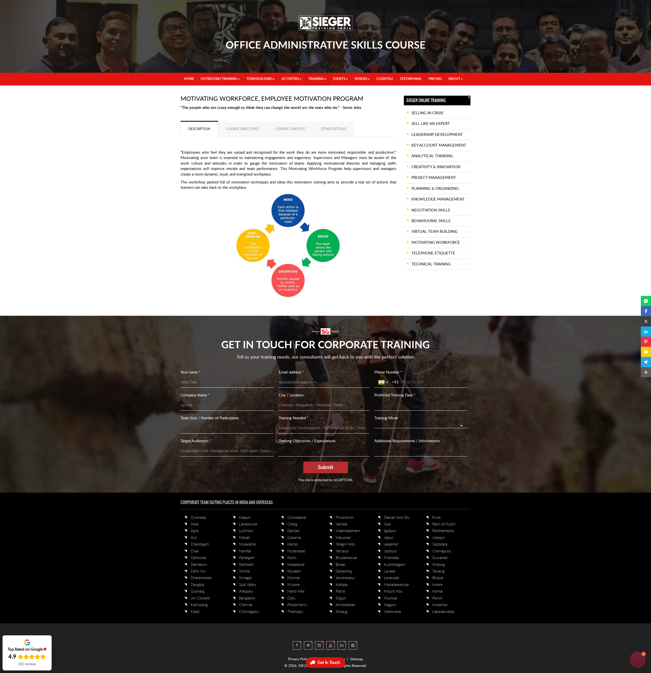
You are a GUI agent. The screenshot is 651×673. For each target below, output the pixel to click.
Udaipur (438, 538)
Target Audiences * (196, 441)
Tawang (438, 571)
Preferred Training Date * (394, 395)
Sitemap (356, 659)
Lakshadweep (443, 612)
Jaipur (388, 538)
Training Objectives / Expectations (307, 441)
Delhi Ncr (198, 571)
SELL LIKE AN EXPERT (430, 124)
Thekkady (295, 612)
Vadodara (439, 544)
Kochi (291, 558)
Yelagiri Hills (345, 544)
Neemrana (392, 612)
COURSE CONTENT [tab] (290, 129)
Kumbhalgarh (394, 565)
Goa (387, 524)
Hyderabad (296, 551)
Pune (436, 518)
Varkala (341, 524)
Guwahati (440, 558)
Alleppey (246, 591)
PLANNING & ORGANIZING (435, 189)
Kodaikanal (295, 565)
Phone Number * (388, 372)
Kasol (195, 612)
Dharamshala (201, 578)
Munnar (293, 578)
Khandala (391, 558)
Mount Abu (393, 591)
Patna (340, 591)
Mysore (293, 585)
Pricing (435, 79)
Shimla (244, 571)
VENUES (360, 79)
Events (339, 79)
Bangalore (247, 598)
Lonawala (391, 578)
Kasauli (244, 518)
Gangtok (197, 585)
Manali (244, 538)
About (454, 79)
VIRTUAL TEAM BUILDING (434, 232)
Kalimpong (199, 605)
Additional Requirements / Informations (407, 441)
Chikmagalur (249, 612)
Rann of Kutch (443, 524)
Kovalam (294, 571)
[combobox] (420, 425)
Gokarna (294, 538)
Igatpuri (390, 531)
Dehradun (199, 565)
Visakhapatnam (348, 531)
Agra (194, 531)
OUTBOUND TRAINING (219, 79)
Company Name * (195, 395)
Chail (195, 551)
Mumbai (390, 598)
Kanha (437, 591)
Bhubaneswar (346, 558)
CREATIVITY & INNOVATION (435, 167)
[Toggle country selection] (384, 382)
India (194, 524)
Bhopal (437, 578)
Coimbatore (296, 518)
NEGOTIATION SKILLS (430, 210)
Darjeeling (344, 571)
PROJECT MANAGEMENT (433, 178)
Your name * (190, 372)
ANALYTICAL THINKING (432, 156)
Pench (437, 598)
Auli (194, 538)
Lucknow (246, 531)
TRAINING (316, 79)
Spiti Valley (247, 585)
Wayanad (343, 538)
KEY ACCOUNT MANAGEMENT (438, 145)
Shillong (438, 565)
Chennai (245, 605)
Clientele (384, 79)
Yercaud (342, 551)
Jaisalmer (391, 544)
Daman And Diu (397, 518)
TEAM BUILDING (259, 79)
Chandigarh (200, 544)
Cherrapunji (441, 551)
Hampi (292, 544)
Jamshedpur (345, 578)
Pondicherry (297, 605)
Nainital (245, 551)
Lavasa (389, 571)
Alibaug (342, 612)
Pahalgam (247, 558)
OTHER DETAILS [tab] (333, 129)
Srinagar (245, 578)
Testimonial (411, 79)
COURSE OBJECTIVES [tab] (242, 129)
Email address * (291, 372)
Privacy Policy (298, 659)
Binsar (340, 565)
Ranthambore (443, 531)
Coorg (292, 524)
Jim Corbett (200, 598)
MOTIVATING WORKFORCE (435, 243)
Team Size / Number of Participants (210, 418)
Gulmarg (197, 591)
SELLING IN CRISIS (427, 113)
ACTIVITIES (290, 79)
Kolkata (341, 585)
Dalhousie (198, 558)
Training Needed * (293, 418)
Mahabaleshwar (396, 585)
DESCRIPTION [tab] (199, 129)
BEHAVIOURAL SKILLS (430, 221)
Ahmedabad (345, 605)
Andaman (440, 605)
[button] (646, 301)
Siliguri (341, 598)
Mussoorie (247, 544)
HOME (189, 79)
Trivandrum (345, 518)
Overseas (198, 518)
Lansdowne (248, 524)
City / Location (291, 395)
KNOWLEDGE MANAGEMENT (438, 199)
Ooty (291, 598)
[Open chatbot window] (638, 660)
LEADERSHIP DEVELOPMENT (437, 135)
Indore (437, 585)
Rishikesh (246, 565)
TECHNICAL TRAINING (431, 264)
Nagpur (390, 605)
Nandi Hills (295, 591)
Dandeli (293, 531)
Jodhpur (390, 551)
